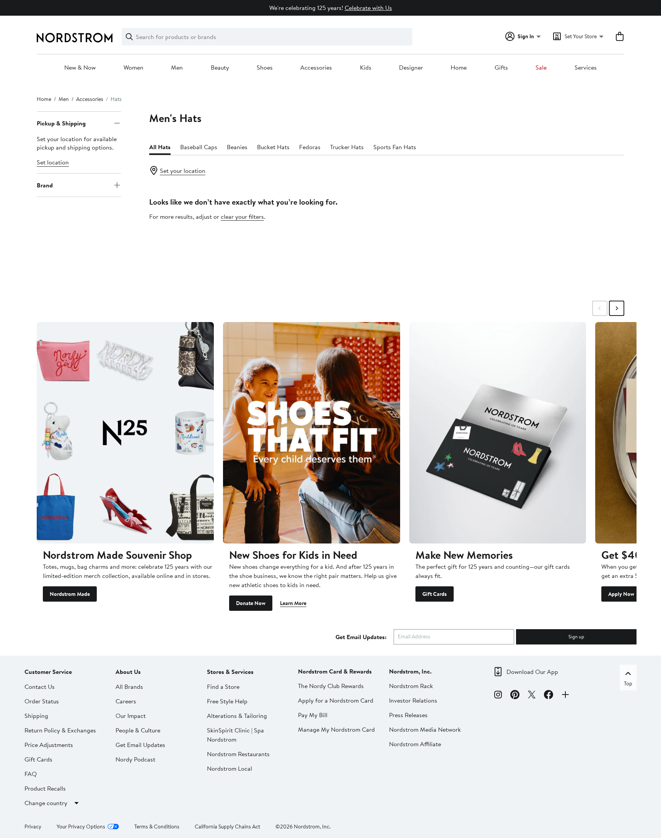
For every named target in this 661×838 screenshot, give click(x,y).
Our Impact (131, 715)
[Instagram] (498, 695)
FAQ (30, 774)
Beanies (237, 147)
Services (586, 68)
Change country (45, 803)
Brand (45, 185)
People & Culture (138, 730)
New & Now (80, 68)
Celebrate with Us (368, 7)
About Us (128, 671)
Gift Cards (434, 594)
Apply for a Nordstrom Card (335, 700)
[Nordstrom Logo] (74, 37)
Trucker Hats (347, 147)
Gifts (501, 68)
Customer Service (48, 671)
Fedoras (310, 147)
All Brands (129, 686)
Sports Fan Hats (394, 147)
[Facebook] (548, 695)
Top (628, 683)
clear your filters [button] (242, 216)
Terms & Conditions (156, 826)
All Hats (160, 147)
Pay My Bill (312, 715)
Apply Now (621, 594)
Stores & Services (230, 671)
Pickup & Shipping (61, 123)
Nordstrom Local (229, 768)
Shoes (265, 68)
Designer (411, 68)
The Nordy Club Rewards (331, 686)
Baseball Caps (198, 147)
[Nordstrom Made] (125, 432)
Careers (126, 701)
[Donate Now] (311, 432)
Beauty (220, 68)
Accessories (316, 68)
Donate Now (250, 603)
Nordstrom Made (70, 594)
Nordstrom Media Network (425, 729)
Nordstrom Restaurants (238, 754)
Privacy (32, 826)
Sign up (576, 636)
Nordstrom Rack (411, 686)
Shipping (36, 715)
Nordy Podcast (135, 759)
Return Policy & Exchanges (60, 730)
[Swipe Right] (616, 308)
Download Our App (532, 671)
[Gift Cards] (497, 432)
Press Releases (408, 715)
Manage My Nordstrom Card (336, 729)
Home (459, 68)
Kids (365, 68)
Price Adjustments (48, 744)
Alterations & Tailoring (237, 715)
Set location (53, 162)
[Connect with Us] (565, 695)
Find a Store (223, 686)
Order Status (41, 701)
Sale (541, 68)
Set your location (182, 170)
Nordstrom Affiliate (415, 744)
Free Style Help (227, 701)
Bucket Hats (273, 147)
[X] (531, 695)
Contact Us (39, 686)
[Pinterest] (514, 695)
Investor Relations (413, 700)
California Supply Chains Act (227, 826)
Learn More (293, 603)
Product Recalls (45, 788)
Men (177, 68)
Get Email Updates (140, 744)
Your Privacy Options (81, 826)
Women (133, 68)
